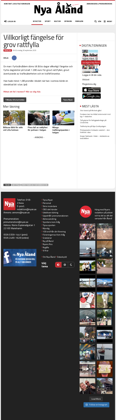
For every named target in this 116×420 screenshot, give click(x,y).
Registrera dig (89, 84)
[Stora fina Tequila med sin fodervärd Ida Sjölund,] (105, 300)
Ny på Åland (48, 241)
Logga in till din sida (91, 75)
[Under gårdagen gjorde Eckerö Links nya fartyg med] (105, 283)
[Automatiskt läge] (58, 264)
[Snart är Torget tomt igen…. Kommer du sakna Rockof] (105, 317)
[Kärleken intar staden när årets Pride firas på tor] (87, 231)
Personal (47, 203)
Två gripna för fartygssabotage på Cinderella (93, 121)
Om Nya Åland (49, 256)
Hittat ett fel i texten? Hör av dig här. (22, 91)
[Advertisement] (38, 160)
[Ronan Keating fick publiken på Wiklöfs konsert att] (87, 334)
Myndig (46, 228)
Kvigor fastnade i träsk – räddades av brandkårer (94, 137)
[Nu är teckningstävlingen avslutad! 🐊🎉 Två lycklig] (105, 369)
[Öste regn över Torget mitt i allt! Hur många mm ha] (87, 369)
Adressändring (49, 218)
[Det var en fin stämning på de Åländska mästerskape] (105, 231)
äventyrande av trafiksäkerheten (34, 185)
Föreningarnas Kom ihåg (54, 234)
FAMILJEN (79, 21)
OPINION (68, 21)
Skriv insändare (50, 206)
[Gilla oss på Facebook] (19, 257)
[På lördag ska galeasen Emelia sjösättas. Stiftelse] (105, 386)
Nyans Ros (48, 244)
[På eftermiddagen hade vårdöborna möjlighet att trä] (87, 266)
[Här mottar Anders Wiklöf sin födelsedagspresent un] (87, 352)
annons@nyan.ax (21, 212)
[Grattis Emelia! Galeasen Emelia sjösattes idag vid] (105, 352)
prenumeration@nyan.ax (15, 222)
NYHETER (37, 21)
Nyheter (8, 50)
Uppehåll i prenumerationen (55, 215)
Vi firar (45, 250)
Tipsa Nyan (68, 99)
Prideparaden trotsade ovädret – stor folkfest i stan (95, 131)
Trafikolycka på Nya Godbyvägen (93, 126)
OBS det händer (50, 209)
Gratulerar (47, 237)
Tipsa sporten (49, 225)
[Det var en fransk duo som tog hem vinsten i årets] (87, 283)
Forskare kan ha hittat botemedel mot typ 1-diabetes (95, 115)
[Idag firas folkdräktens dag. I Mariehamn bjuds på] (87, 317)
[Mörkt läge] (71, 264)
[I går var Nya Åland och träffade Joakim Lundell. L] (87, 386)
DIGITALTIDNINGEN (21, 3)
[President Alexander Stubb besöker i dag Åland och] (105, 266)
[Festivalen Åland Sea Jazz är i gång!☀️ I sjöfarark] (105, 248)
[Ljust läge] (64, 264)
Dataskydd (62, 256)
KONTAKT (8, 3)
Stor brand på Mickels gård (90, 110)
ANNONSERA (92, 3)
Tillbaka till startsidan (14, 99)
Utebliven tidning (50, 212)
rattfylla (16, 185)
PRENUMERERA (105, 3)
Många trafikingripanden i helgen (61, 130)
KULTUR (57, 21)
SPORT (48, 21)
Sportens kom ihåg (51, 222)
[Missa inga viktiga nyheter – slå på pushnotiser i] (87, 300)
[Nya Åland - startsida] (58, 16)
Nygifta (46, 247)
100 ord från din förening (54, 231)
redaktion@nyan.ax (26, 209)
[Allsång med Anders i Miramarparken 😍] (105, 334)
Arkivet (85, 79)
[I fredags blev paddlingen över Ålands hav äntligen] (87, 248)
